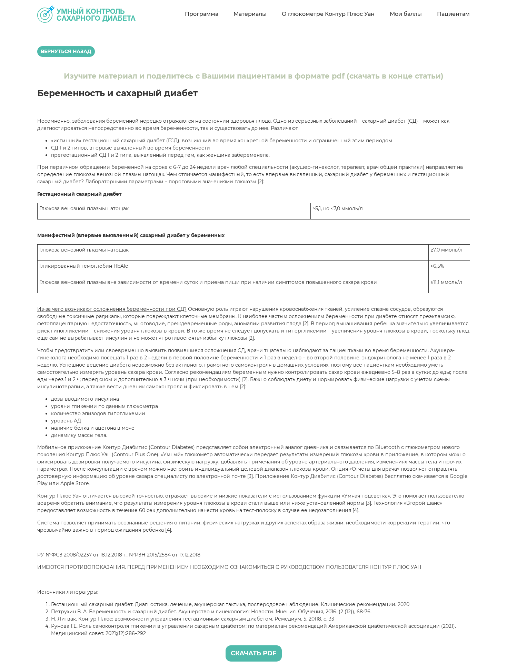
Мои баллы (406, 14)
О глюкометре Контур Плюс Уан (328, 14)
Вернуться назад (66, 51)
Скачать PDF (254, 653)
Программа (201, 14)
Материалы (250, 14)
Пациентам (453, 14)
